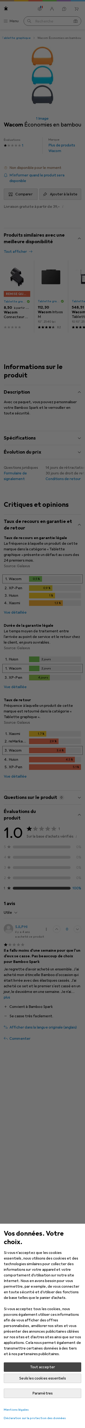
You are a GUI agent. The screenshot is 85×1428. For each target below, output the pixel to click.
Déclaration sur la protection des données (35, 1418)
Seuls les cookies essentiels (42, 1378)
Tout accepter (42, 1367)
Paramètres (42, 1393)
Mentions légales (16, 1410)
